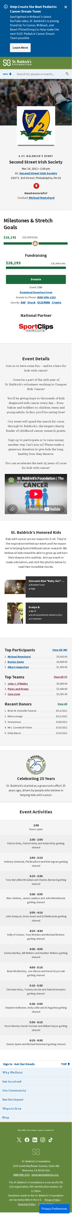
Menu (5, 74)
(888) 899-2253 (46, 297)
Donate (36, 279)
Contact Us (49, 1130)
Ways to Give (11, 1108)
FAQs (24, 1130)
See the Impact (13, 1099)
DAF (23, 302)
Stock (31, 302)
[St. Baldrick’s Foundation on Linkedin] (35, 1141)
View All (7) (60, 677)
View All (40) (59, 650)
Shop (19, 1130)
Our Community (14, 1090)
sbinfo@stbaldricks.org (45, 1175)
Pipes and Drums (18, 689)
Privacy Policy (53, 1200)
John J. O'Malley (18, 684)
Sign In (7, 1064)
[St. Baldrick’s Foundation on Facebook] (27, 1141)
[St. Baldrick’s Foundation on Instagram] (42, 1141)
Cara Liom (14, 694)
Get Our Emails (24, 1064)
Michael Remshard (41, 198)
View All (62, 704)
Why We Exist (12, 1072)
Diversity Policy (27, 1204)
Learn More (20, 48)
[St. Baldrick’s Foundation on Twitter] (19, 1141)
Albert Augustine (18, 667)
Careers (41, 1130)
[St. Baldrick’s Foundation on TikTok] (50, 1141)
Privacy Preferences (54, 1209)
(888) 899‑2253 (21, 1175)
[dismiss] (65, 7)
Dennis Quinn (16, 662)
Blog (5, 1117)
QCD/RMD (43, 302)
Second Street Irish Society (38, 173)
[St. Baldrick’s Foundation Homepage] (17, 63)
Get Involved (11, 1081)
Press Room (32, 1130)
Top (64, 1064)
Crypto (56, 302)
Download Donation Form (36, 292)
